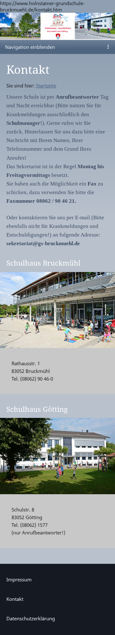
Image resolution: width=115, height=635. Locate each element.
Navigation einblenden (30, 47)
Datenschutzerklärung (30, 618)
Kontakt (14, 599)
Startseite (46, 85)
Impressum (19, 579)
